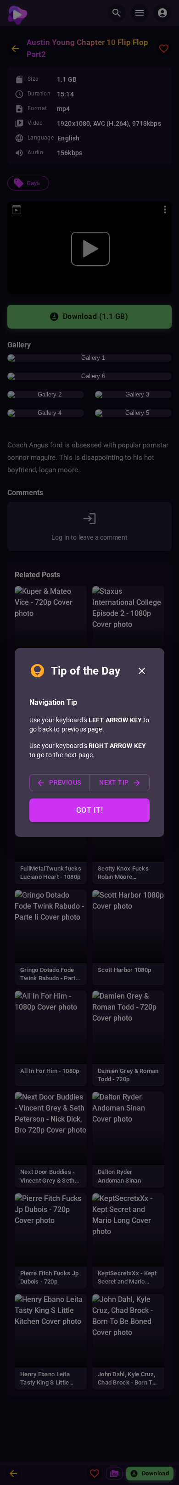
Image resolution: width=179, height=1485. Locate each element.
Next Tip (114, 782)
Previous (65, 782)
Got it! (89, 810)
